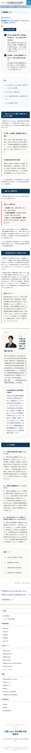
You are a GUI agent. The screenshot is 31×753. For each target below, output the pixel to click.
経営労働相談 (6, 616)
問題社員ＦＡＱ (6, 682)
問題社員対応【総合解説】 (14, 572)
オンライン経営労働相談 (9, 619)
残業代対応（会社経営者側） (10, 691)
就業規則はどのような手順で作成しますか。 (14, 591)
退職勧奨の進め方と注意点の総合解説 (12, 663)
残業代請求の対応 (7, 654)
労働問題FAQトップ (7, 599)
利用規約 (5, 704)
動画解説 (5, 688)
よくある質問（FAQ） (12, 103)
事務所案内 (5, 628)
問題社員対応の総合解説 (14, 567)
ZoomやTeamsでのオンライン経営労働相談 (15, 430)
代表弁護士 (5, 631)
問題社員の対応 (6, 650)
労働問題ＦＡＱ (7, 12)
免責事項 (5, 707)
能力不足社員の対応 (8, 666)
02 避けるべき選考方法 (13, 92)
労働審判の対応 (6, 657)
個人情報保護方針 (7, 710)
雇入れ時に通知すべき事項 (14, 557)
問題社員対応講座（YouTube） (10, 679)
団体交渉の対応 (6, 660)
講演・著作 (7, 380)
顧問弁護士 (5, 638)
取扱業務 (5, 635)
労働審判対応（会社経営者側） (10, 694)
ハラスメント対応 (7, 669)
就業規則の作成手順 (13, 562)
